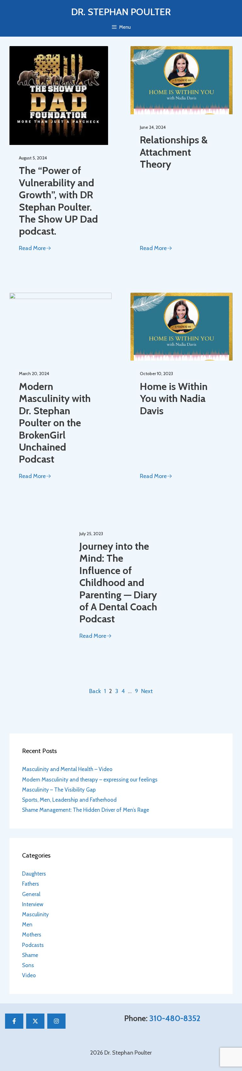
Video (29, 975)
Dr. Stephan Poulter (121, 12)
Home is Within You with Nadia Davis (174, 398)
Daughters (34, 874)
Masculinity (35, 914)
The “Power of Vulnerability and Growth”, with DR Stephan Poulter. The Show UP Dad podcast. (58, 200)
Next (147, 691)
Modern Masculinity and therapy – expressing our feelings (90, 779)
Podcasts (33, 945)
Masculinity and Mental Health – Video (67, 769)
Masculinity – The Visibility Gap (59, 790)
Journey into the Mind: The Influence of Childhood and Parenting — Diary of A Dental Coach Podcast (118, 582)
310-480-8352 (174, 1018)
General (31, 894)
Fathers (30, 884)
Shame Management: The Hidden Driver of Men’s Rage (85, 810)
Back (95, 691)
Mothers (31, 934)
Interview (32, 904)
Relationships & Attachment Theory (174, 152)
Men (27, 924)
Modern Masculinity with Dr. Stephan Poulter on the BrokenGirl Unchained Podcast (55, 422)
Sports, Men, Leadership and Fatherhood (69, 800)
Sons (28, 965)
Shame (30, 955)
